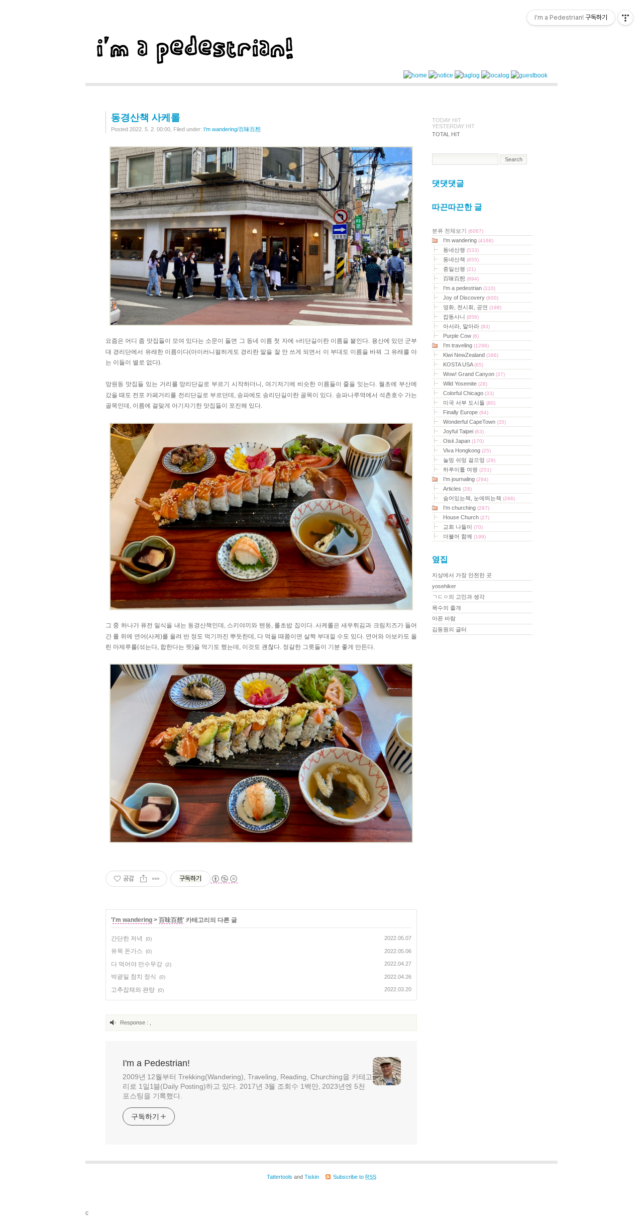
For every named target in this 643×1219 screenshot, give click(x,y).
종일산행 (459, 269)
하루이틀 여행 (467, 469)
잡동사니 (461, 317)
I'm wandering (132, 919)
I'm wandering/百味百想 (232, 129)
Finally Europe (465, 412)
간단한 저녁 (127, 938)
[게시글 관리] (156, 878)
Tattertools (279, 1177)
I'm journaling (465, 479)
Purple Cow (461, 336)
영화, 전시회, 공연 (472, 307)
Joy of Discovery (470, 298)
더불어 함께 (464, 536)
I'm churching (466, 508)
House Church (466, 517)
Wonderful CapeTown (474, 422)
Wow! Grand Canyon (474, 374)
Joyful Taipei (463, 431)
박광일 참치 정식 (133, 976)
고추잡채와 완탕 (133, 989)
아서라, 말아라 (466, 326)
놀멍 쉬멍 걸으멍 (469, 460)
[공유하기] (143, 878)
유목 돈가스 (127, 951)
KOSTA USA (463, 364)
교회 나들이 (463, 527)
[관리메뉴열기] (625, 17)
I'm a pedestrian (469, 288)
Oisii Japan (463, 441)
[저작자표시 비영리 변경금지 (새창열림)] (224, 879)
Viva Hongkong (467, 450)
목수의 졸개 (446, 608)
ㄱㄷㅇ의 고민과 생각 (458, 597)
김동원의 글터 (449, 629)
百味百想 (171, 919)
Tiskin (311, 1177)
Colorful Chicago (468, 393)
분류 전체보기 (457, 231)
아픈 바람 (444, 618)
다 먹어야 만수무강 (136, 964)
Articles (457, 489)
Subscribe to (354, 1177)
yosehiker (444, 586)
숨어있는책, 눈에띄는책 (479, 498)
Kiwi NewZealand (470, 355)
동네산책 (461, 259)
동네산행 (461, 250)
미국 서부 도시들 (469, 403)
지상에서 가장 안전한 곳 (462, 575)
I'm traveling (466, 345)
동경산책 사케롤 (145, 117)
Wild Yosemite (465, 384)
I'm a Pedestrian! (156, 1063)
